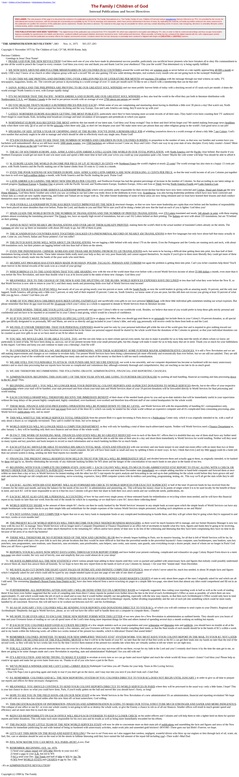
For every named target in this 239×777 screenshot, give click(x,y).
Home (4, 2)
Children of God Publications (19, 2)
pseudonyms (171, 19)
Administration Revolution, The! (43, 2)
